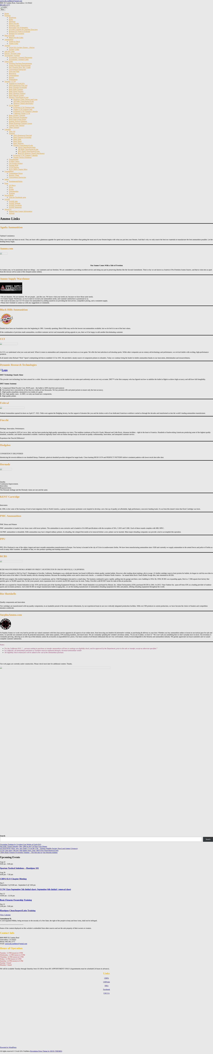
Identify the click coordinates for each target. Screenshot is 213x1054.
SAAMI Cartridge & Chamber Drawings (23, 29)
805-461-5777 (5, 5)
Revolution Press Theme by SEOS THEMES (46, 1051)
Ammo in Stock (14, 41)
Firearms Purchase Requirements (20, 63)
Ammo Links (13, 43)
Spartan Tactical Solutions (18, 121)
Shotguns (12, 21)
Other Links (8, 61)
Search (2, 836)
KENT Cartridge (10, 496)
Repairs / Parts (14, 175)
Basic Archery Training (17, 115)
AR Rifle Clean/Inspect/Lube (23, 101)
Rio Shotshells (8, 593)
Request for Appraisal (16, 33)
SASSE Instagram (15, 207)
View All (12, 131)
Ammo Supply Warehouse (15, 278)
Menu (2, 9)
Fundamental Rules (15, 181)
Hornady (5, 464)
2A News (12, 185)
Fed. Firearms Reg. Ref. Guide (20, 67)
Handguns (12, 17)
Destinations (13, 79)
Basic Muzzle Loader (16, 95)
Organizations (14, 75)
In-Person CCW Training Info (23, 107)
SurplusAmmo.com (11, 614)
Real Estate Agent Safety (17, 119)
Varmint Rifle (13, 165)
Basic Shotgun (18, 143)
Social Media (9, 195)
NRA (106, 986)
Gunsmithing (9, 171)
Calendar (7, 129)
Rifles (11, 19)
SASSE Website (14, 203)
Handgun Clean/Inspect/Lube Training (18, 910)
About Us (7, 209)
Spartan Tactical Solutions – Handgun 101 (19, 868)
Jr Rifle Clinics (14, 161)
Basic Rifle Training (16, 89)
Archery (7, 45)
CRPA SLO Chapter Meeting (13, 879)
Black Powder (14, 23)
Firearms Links (14, 25)
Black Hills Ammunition (14, 309)
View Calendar (5, 915)
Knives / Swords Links (12, 53)
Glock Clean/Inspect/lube (27, 147)
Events (11, 189)
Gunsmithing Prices (16, 173)
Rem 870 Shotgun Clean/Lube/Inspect (31, 153)
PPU (2, 538)
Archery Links (14, 49)
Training (12, 133)
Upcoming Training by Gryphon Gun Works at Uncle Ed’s (20, 844)
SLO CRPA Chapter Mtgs (18, 169)
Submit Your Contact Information (20, 211)
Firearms (7, 15)
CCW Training (14, 105)
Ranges (11, 77)
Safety (6, 179)
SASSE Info (13, 201)
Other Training (14, 127)
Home (6, 13)
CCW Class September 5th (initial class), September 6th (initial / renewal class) (35, 889)
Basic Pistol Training (16, 91)
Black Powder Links (16, 37)
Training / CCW (10, 81)
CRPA (106, 978)
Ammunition (8, 39)
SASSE (7, 199)
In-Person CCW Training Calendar (25, 111)
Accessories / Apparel (12, 55)
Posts (6, 183)
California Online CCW (21, 113)
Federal (4, 402)
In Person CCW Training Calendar (25, 155)
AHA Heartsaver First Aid (18, 85)
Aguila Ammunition (11, 227)
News (11, 187)
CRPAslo (106, 982)
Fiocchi (4, 420)
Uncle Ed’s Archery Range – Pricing (22, 47)
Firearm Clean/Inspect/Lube (18, 97)
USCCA (107, 993)
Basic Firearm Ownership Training (16, 900)
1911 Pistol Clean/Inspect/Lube (29, 151)
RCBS (3, 556)
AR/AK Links (9, 51)
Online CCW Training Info (22, 109)
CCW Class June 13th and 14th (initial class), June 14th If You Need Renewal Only (29, 850)
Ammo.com (6, 248)
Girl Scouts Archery (16, 163)
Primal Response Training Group (20, 123)
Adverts (11, 213)
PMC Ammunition (10, 515)
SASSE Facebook (15, 205)
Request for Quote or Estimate (19, 31)
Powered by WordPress (8, 1047)
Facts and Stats (14, 71)
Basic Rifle (17, 139)
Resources (12, 73)
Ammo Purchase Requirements (20, 65)
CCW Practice (14, 167)
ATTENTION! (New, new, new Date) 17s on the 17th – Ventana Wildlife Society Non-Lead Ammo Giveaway (39, 848)
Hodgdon (5, 445)
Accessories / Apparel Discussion (20, 57)
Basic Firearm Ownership (18, 87)
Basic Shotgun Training (17, 93)
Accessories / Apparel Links (19, 59)
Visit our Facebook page (17, 197)
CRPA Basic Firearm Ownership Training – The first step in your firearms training (28, 852)
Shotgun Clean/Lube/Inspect (23, 103)
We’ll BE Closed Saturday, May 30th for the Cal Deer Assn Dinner (23, 846)
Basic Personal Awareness (18, 117)
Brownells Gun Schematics (18, 27)
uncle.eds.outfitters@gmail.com (11, 1)
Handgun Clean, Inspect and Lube (25, 99)
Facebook (106, 989)
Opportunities (13, 159)
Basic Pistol (17, 141)
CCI (2, 339)
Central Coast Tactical (16, 125)
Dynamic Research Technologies (18, 364)
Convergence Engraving (17, 69)
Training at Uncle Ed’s (17, 83)
